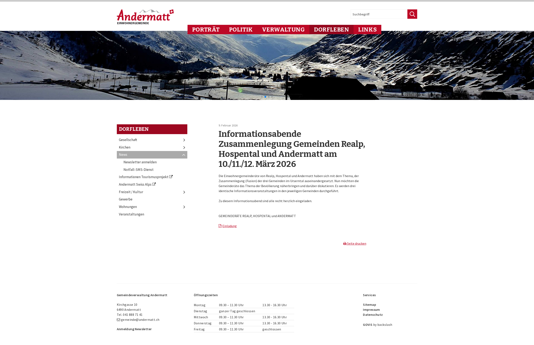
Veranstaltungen (131, 214)
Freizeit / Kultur (131, 192)
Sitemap (369, 304)
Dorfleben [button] (331, 29)
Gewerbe (125, 199)
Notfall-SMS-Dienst (138, 169)
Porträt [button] (206, 29)
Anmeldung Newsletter (134, 329)
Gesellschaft (128, 139)
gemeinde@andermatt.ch (140, 319)
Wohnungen (128, 206)
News (123, 154)
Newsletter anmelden (140, 162)
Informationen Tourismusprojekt (143, 177)
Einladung (229, 226)
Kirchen (124, 147)
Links (367, 29)
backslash (384, 324)
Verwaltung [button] (283, 29)
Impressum (371, 309)
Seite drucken (356, 243)
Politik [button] (241, 29)
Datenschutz (373, 314)
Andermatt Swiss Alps (135, 184)
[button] (262, 97)
